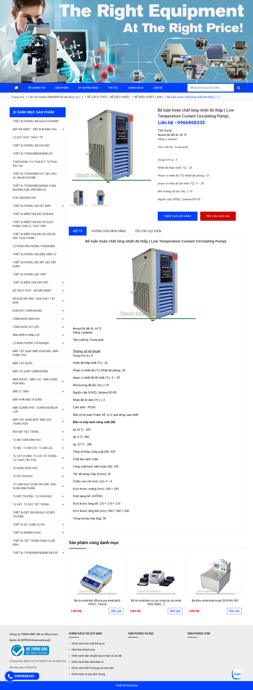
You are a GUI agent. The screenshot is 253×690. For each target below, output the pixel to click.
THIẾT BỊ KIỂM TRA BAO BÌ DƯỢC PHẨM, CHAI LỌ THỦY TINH (33, 224)
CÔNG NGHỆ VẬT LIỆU (26, 327)
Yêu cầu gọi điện (148, 231)
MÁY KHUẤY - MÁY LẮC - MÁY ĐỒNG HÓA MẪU (35, 381)
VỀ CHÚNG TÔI (36, 87)
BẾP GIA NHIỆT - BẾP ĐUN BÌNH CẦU (35, 129)
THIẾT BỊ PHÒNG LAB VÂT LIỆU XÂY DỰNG (34, 264)
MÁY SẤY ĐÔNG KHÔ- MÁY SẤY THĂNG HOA (32, 421)
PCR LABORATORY (25, 197)
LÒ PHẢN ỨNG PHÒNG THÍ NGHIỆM (34, 246)
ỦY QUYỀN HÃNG (88, 87)
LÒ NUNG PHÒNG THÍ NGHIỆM (31, 343)
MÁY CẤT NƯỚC (23, 363)
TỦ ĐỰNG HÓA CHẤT (25, 468)
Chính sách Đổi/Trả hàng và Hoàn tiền (93, 668)
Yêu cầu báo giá (218, 216)
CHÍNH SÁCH (135, 87)
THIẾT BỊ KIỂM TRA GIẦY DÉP (30, 282)
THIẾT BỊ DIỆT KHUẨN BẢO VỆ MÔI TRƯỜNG (34, 514)
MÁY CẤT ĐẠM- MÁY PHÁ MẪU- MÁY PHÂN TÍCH (36, 353)
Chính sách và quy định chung (88, 674)
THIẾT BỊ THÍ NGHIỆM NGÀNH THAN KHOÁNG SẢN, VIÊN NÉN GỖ (34, 187)
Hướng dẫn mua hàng (109, 231)
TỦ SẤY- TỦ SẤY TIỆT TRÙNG (31, 504)
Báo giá (116, 611)
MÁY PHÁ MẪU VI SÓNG (27, 399)
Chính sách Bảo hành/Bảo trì (88, 661)
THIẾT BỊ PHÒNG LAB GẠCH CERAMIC (36, 121)
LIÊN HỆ (157, 87)
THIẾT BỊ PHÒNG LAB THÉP (29, 274)
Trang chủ (17, 97)
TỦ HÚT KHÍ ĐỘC (23, 476)
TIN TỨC (113, 87)
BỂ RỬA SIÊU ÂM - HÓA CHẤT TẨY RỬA (34, 300)
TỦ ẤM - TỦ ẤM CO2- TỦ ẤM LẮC (33, 448)
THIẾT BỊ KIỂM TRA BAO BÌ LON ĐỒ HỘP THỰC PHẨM (34, 236)
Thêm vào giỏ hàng (177, 216)
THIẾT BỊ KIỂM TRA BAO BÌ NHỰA (33, 214)
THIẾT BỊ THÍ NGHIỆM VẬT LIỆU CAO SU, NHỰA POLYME (35, 175)
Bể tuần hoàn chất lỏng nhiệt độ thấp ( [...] (193, 97)
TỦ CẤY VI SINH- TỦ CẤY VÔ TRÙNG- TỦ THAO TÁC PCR (35, 458)
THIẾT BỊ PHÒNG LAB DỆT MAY (32, 205)
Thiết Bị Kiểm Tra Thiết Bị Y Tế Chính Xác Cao (35, 163)
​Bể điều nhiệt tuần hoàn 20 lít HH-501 (215, 600)
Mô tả (77, 231)
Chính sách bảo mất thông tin (88, 643)
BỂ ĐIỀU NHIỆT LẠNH (148, 97)
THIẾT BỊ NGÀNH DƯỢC (27, 532)
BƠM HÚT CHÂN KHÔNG (27, 310)
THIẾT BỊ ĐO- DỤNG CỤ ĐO (29, 524)
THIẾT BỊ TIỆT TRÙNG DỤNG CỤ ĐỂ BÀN (34, 542)
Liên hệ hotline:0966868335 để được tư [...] (55, 97)
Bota (134, 685)
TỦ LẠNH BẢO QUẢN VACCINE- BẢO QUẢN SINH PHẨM (34, 486)
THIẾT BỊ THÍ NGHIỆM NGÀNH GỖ (33, 153)
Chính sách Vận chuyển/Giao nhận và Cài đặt (97, 655)
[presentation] (75, 587)
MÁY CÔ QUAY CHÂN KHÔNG (30, 371)
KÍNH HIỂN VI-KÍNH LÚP (26, 335)
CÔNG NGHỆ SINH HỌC (26, 318)
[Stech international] (126, 41)
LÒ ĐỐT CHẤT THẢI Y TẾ (28, 137)
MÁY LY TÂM (20, 391)
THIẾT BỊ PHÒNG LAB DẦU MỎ (31, 145)
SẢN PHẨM (61, 87)
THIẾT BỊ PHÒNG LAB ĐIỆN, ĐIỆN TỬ (34, 254)
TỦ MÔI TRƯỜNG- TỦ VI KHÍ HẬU (32, 496)
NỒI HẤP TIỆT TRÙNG (26, 431)
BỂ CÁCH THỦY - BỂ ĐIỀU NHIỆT (108, 97)
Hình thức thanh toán (83, 649)
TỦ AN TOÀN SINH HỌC (27, 439)
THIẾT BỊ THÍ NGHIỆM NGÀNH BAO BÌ (35, 552)
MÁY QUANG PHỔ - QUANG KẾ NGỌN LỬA (35, 409)
